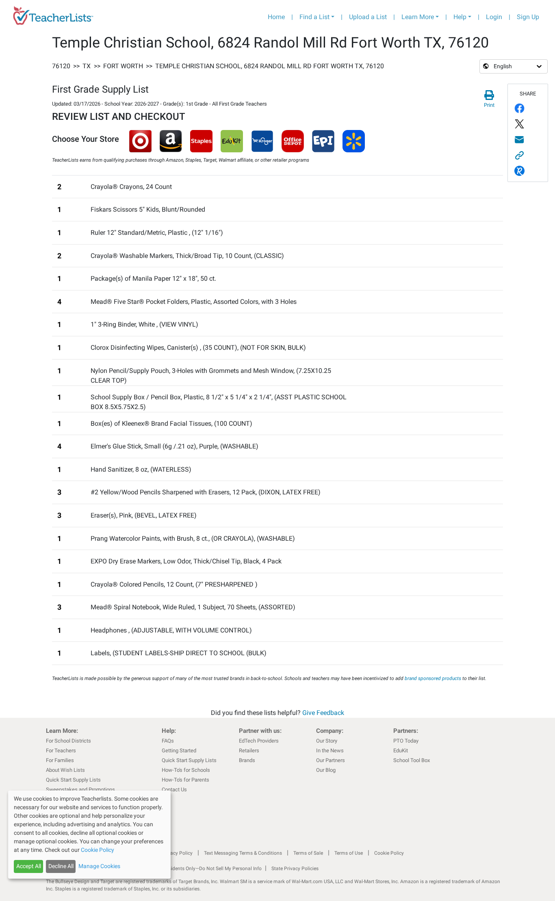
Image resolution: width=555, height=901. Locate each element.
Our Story (326, 741)
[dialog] (89, 835)
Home (276, 17)
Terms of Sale (308, 853)
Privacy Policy (177, 853)
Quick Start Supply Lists (73, 780)
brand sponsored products (433, 678)
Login (494, 17)
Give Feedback (323, 713)
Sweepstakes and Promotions (80, 789)
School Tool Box (411, 760)
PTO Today (405, 741)
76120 (61, 66)
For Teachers (61, 750)
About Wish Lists (65, 770)
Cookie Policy (389, 853)
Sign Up (528, 17)
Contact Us (174, 789)
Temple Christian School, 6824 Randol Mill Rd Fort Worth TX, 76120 (269, 66)
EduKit (400, 750)
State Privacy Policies (295, 868)
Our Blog (326, 770)
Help (459, 17)
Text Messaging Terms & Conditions (243, 853)
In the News (330, 750)
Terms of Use (348, 853)
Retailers (249, 750)
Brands (247, 760)
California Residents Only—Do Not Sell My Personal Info (201, 868)
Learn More (417, 17)
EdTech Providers (259, 741)
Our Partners (330, 760)
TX (86, 66)
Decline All (61, 866)
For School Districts (68, 741)
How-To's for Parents (185, 780)
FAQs (168, 741)
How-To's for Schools (186, 770)
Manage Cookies (99, 866)
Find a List (314, 17)
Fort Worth (123, 66)
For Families (60, 760)
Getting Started (179, 750)
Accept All (28, 866)
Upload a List (368, 17)
